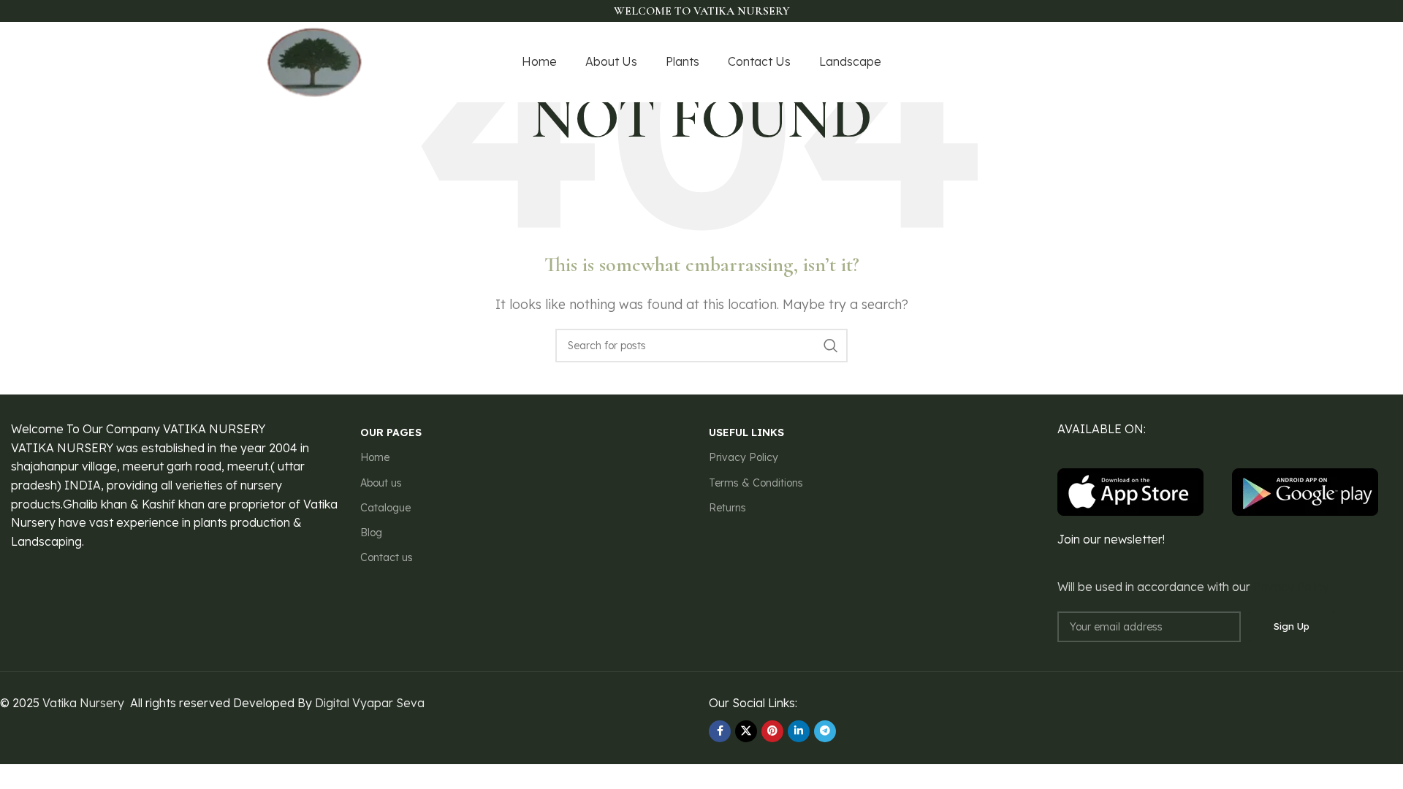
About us (381, 482)
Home (374, 457)
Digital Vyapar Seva (370, 702)
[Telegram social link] (825, 731)
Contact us (386, 557)
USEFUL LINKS (746, 432)
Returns (727, 507)
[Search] (831, 345)
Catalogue (385, 507)
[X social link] (1070, 62)
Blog (371, 532)
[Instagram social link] (1089, 62)
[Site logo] (315, 60)
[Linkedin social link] (799, 731)
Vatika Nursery (83, 702)
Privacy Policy (743, 457)
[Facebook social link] (1053, 62)
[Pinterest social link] (1127, 62)
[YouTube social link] (1108, 62)
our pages (391, 432)
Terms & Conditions (756, 482)
